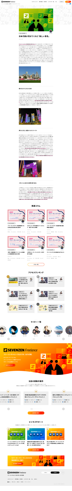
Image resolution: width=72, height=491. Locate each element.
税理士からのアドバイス (23, 305)
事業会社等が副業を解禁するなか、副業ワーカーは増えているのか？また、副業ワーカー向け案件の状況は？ (35, 443)
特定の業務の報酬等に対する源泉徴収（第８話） (53, 309)
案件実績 (45, 1)
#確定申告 (52, 258)
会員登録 (55, 472)
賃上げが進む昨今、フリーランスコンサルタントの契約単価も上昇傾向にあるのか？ (55, 443)
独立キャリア (21, 291)
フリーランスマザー (23, 33)
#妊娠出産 (52, 231)
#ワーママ (23, 231)
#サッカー (28, 231)
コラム (56, 1)
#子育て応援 (19, 231)
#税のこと (59, 256)
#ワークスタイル (13, 231)
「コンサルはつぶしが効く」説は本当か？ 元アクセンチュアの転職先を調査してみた (24, 297)
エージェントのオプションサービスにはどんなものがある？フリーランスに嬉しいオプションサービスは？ (16, 443)
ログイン (45, 472)
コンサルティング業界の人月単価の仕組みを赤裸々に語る (53, 281)
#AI (33, 258)
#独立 (56, 231)
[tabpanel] (36, 398)
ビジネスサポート (50, 1)
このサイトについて (35, 1)
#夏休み (9, 231)
